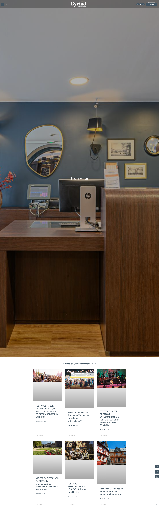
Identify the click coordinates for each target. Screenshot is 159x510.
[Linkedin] (137, 4)
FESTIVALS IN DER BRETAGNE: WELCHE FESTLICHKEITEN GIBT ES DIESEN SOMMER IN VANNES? (47, 411)
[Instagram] (143, 4)
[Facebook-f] (140, 4)
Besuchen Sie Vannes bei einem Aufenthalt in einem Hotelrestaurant (111, 491)
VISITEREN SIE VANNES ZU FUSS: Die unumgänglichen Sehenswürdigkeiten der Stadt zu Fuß (47, 484)
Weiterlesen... (41, 421)
